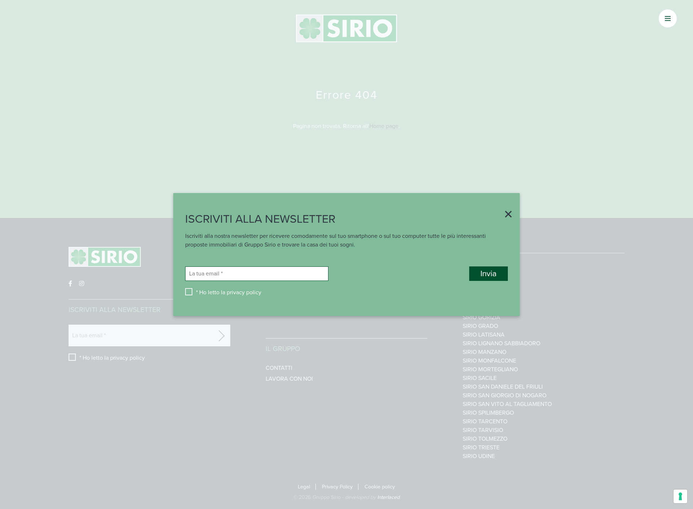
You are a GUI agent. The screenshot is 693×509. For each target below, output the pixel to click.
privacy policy (244, 292)
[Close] (506, 215)
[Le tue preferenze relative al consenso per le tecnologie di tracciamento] (680, 496)
